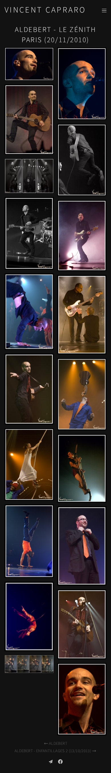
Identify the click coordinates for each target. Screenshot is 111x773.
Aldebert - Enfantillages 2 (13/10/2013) (53, 751)
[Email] (50, 761)
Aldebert (58, 743)
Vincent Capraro (45, 10)
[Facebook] (60, 761)
